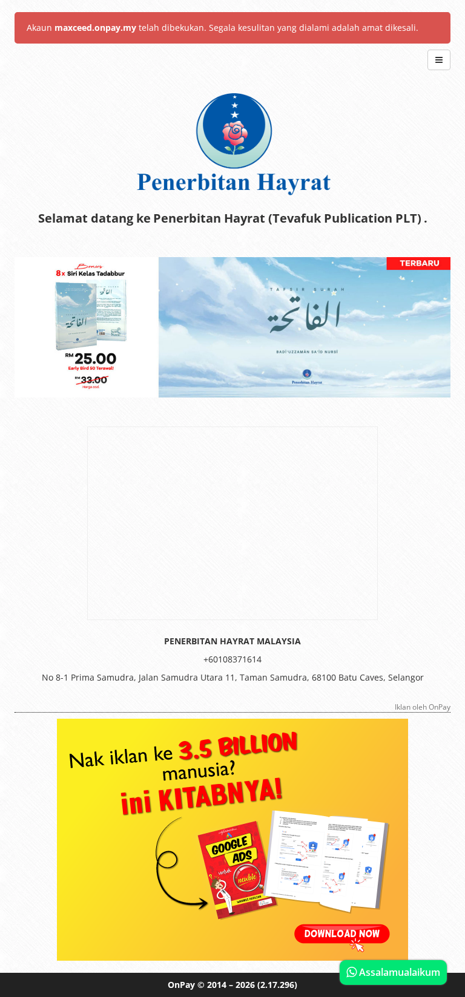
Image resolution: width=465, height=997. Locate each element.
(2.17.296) (277, 984)
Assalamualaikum (398, 972)
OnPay (181, 984)
